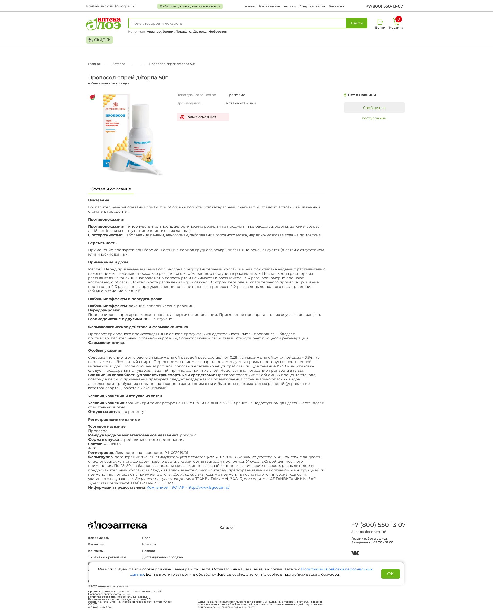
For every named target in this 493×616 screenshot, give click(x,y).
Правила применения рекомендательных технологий (124, 591)
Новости (149, 544)
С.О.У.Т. (92, 604)
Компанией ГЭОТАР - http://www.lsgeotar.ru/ (188, 487)
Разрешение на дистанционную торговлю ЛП (119, 599)
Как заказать (269, 6)
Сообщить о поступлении (374, 109)
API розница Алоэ (100, 607)
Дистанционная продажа (162, 557)
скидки (99, 40)
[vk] (355, 553)
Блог (146, 538)
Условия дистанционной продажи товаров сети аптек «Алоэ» (130, 602)
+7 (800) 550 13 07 (378, 525)
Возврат (148, 551)
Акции (250, 6)
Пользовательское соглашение (109, 594)
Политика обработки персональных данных (118, 596)
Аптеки (290, 6)
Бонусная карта (312, 6)
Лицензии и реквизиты (107, 557)
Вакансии (336, 6)
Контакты (96, 551)
